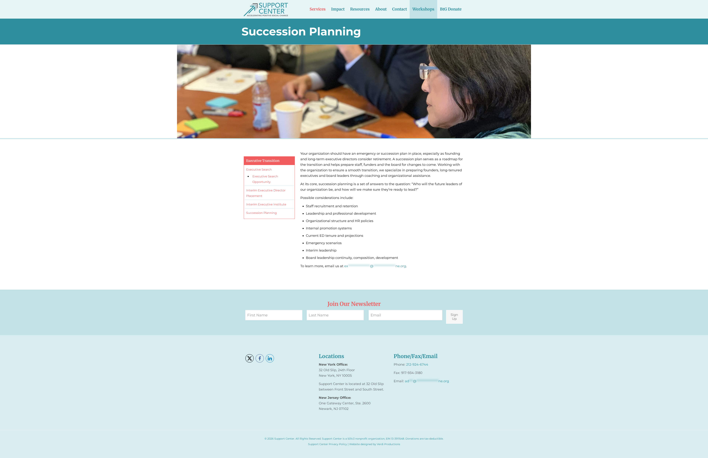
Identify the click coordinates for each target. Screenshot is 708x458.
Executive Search (259, 169)
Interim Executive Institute (266, 204)
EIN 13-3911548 (395, 438)
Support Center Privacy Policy (327, 444)
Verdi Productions (388, 444)
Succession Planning (261, 213)
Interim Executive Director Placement (265, 193)
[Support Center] (266, 9)
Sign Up (454, 317)
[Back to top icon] (690, 450)
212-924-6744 (417, 364)
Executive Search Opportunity (265, 179)
